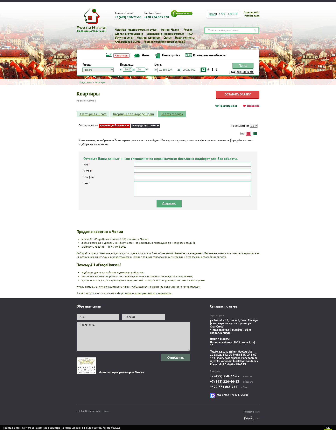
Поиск (287, 57)
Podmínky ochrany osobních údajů (164, 41)
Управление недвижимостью (165, 34)
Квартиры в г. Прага (93, 114)
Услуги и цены (124, 37)
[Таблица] (254, 134)
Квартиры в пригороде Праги (133, 114)
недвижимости (173, 286)
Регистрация (251, 15)
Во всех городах (172, 114)
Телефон (88, 177)
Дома (146, 55)
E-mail (87, 171)
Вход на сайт (251, 12)
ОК (328, 427)
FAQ (190, 34)
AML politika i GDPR (127, 41)
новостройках (121, 257)
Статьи (168, 37)
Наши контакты (185, 37)
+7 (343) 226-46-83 (224, 381)
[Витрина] (248, 134)
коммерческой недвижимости (153, 293)
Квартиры (121, 55)
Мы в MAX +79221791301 (232, 395)
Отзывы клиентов (148, 37)
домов (127, 293)
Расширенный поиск (286, 62)
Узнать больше (111, 427)
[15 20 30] (253, 125)
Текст (86, 183)
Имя (86, 164)
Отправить (169, 203)
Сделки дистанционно (129, 34)
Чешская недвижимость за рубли (136, 29)
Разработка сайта (251, 411)
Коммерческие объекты (209, 55)
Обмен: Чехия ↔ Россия (176, 29)
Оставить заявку (238, 94)
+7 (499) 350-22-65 (128, 17)
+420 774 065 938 (156, 17)
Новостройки (171, 55)
